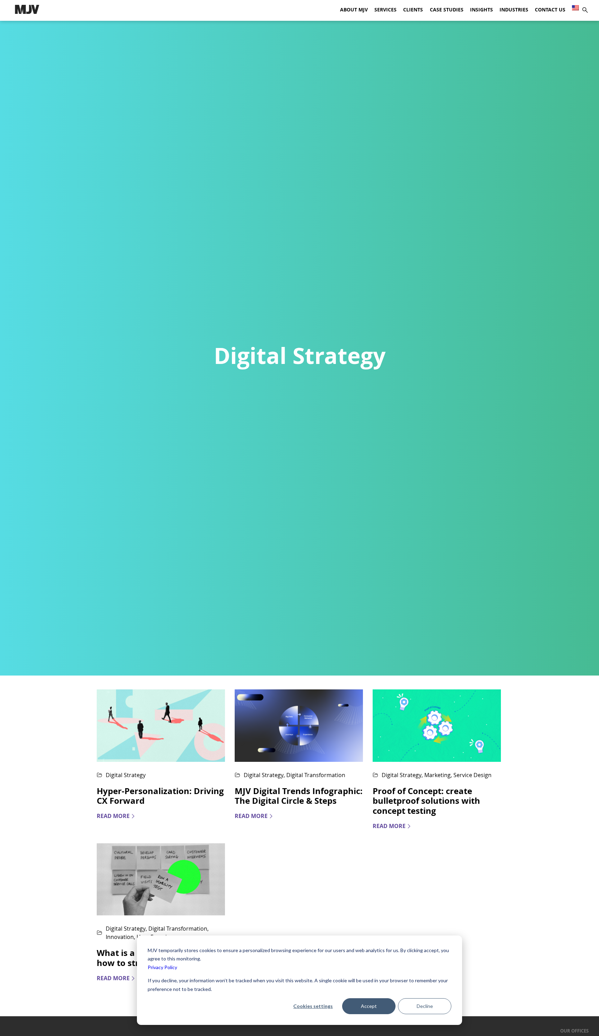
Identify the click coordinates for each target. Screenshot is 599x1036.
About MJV (354, 9)
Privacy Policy (162, 967)
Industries (514, 9)
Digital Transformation (315, 775)
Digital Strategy (126, 775)
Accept (369, 1006)
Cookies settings (313, 1006)
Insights (481, 9)
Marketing (437, 775)
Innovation (120, 937)
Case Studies (446, 9)
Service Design (472, 775)
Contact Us (550, 9)
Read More (113, 816)
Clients (413, 9)
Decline (425, 1006)
